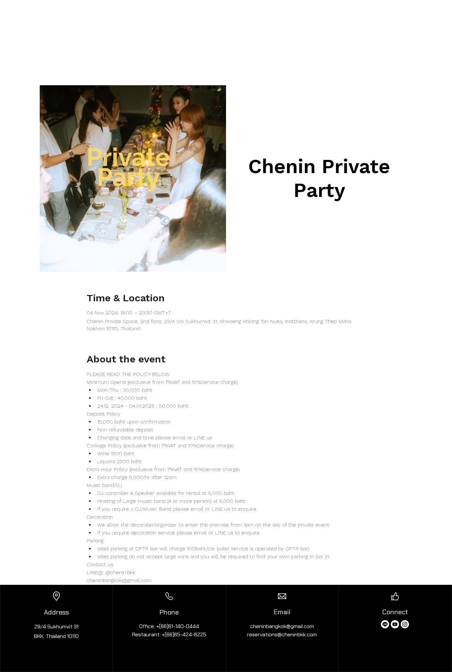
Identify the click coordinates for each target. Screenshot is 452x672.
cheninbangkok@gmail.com (282, 626)
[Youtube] (395, 624)
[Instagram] (405, 624)
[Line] (385, 624)
